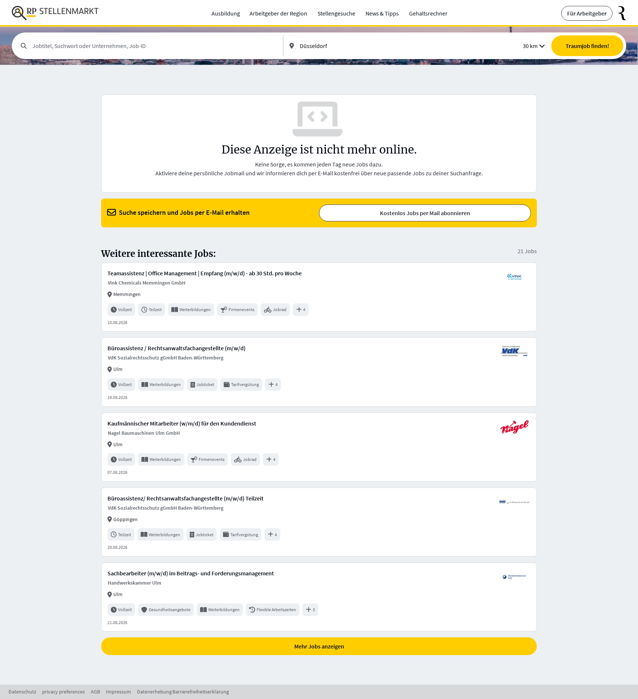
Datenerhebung (154, 691)
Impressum (118, 691)
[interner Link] (55, 13)
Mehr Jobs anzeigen (319, 646)
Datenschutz (22, 691)
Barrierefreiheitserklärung (200, 691)
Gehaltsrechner (428, 13)
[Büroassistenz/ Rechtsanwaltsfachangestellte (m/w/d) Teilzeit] (319, 522)
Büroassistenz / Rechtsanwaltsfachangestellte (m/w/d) (176, 348)
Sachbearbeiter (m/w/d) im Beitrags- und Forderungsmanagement (190, 573)
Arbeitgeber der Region (278, 13)
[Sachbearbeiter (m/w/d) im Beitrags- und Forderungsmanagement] (319, 597)
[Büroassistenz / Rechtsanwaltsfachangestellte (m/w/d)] (319, 372)
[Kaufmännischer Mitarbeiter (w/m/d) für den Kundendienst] (319, 447)
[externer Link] (619, 13)
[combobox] (154, 45)
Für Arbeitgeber (587, 13)
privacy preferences (63, 691)
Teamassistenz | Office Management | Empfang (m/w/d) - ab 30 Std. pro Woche (204, 273)
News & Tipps (382, 13)
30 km (530, 45)
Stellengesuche (336, 13)
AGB (95, 691)
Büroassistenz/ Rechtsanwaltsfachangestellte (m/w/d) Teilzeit (185, 498)
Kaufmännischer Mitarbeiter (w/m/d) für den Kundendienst (181, 423)
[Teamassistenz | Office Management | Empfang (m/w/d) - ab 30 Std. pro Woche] (319, 297)
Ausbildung (226, 13)
